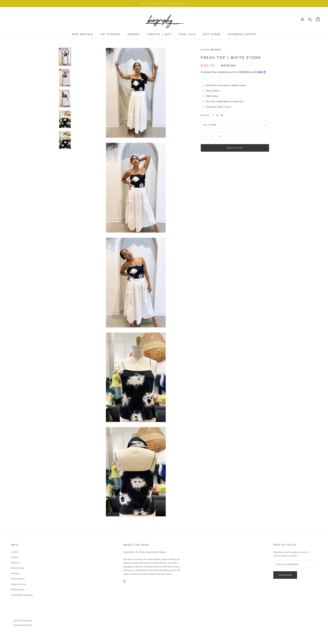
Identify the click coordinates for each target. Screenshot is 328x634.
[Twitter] (217, 115)
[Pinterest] (222, 115)
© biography (23, 620)
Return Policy (17, 568)
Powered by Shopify (23, 625)
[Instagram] (124, 581)
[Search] (310, 19)
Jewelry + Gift (159, 34)
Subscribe (285, 575)
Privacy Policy (18, 578)
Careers (14, 557)
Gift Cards (212, 34)
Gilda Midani (211, 49)
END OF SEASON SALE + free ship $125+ (164, 3)
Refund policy (17, 589)
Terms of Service (18, 584)
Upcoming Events (242, 34)
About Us (15, 562)
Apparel (133, 34)
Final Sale (187, 34)
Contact (14, 552)
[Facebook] (213, 115)
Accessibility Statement (22, 595)
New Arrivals (82, 34)
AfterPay (15, 573)
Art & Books (110, 34)
